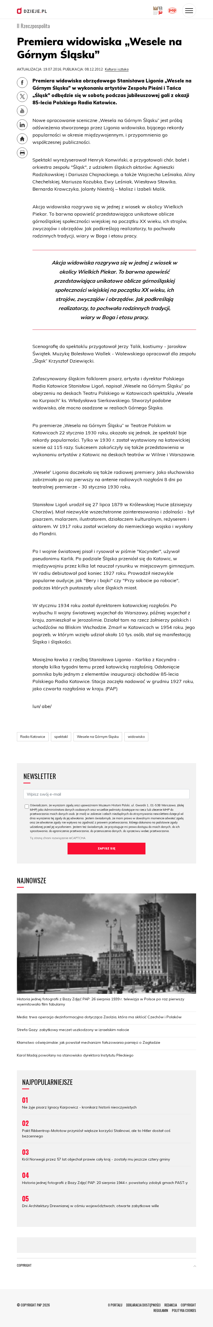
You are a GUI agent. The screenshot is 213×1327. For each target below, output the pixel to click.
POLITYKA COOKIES (184, 1310)
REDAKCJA (170, 1304)
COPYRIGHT (188, 1304)
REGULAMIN (161, 1310)
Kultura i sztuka (117, 69)
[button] (195, 1266)
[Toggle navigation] (189, 10)
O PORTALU (115, 1304)
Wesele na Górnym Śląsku (98, 737)
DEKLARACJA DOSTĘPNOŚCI (143, 1304)
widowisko (136, 737)
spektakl (61, 737)
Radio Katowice (32, 737)
